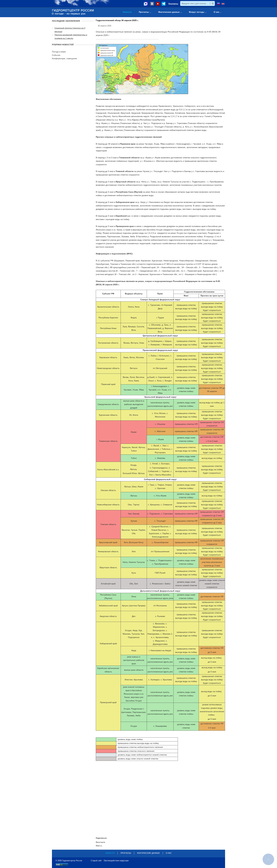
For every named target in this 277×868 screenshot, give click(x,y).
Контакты (173, 3)
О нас (169, 853)
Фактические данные (148, 853)
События (56, 55)
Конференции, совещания (64, 58)
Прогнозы (125, 853)
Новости (110, 853)
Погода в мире (59, 51)
